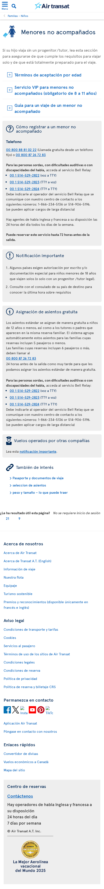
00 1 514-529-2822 (24, 175)
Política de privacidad (20, 678)
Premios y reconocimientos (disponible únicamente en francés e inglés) (46, 605)
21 (7, 518)
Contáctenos (20, 796)
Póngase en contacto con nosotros (30, 731)
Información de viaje (19, 569)
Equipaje (10, 585)
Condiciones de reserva (22, 670)
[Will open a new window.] (7, 710)
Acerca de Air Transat (20, 552)
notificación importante (38, 451)
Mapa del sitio (14, 770)
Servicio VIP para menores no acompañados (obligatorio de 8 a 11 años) (56, 90)
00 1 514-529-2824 (24, 188)
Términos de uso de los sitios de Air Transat (37, 654)
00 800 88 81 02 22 (21, 149)
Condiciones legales (19, 662)
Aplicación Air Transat (20, 723)
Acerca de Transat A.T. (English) (27, 561)
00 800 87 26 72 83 (31, 154)
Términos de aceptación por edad (48, 75)
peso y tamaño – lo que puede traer (40, 492)
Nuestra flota (13, 577)
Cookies (10, 637)
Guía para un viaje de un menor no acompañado (48, 108)
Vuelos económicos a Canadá (26, 761)
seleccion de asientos (29, 485)
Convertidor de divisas (21, 753)
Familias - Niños (18, 16)
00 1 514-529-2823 (24, 182)
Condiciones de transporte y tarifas (31, 629)
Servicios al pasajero (19, 645)
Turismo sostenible (18, 593)
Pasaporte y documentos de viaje (38, 478)
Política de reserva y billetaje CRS (30, 686)
